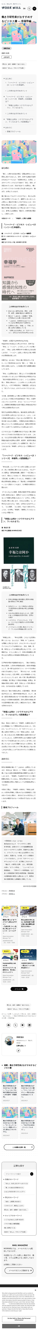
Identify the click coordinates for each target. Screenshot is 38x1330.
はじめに (8, 78)
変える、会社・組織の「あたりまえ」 (14, 64)
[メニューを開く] (34, 9)
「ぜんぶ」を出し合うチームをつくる (16, 1183)
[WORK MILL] (11, 7)
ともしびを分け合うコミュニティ (14, 1191)
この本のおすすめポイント (17, 91)
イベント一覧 (19, 989)
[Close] (35, 1290)
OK (19, 1326)
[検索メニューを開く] (29, 9)
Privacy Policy (7, 1312)
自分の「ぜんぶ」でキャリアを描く (13, 68)
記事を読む (20, 1046)
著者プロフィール (14, 131)
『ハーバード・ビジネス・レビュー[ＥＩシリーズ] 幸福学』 (20, 83)
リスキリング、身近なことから (14, 1206)
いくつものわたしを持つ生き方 (14, 1220)
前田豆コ (12, 894)
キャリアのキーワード (13, 1215)
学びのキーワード (12, 1197)
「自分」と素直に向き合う (12, 1201)
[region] (19, 1308)
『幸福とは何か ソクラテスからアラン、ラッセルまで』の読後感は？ (19, 120)
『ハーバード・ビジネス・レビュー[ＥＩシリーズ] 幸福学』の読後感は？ (18, 98)
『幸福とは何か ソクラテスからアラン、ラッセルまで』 (20, 106)
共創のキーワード (12, 1179)
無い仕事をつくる (9, 1228)
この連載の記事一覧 (19, 1147)
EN (24, 9)
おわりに (8, 127)
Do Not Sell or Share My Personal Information (19, 1319)
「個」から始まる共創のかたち (14, 1187)
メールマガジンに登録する (19, 1270)
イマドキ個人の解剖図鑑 (11, 1224)
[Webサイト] (18, 1050)
